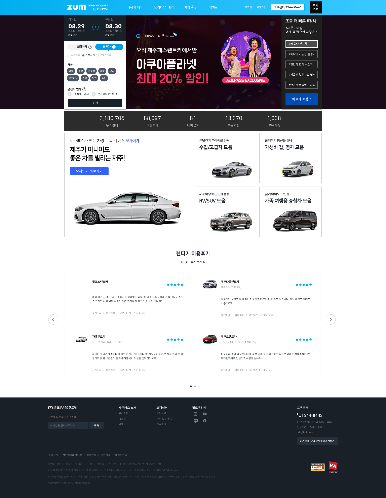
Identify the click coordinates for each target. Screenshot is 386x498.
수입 (104, 78)
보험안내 (105, 455)
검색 (95, 103)
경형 (71, 71)
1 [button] (192, 388)
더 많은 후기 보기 (191, 262)
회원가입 (261, 7)
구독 (96, 425)
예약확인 (161, 424)
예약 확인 (191, 7)
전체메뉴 (315, 7)
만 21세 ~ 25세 (81, 93)
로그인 (248, 7)
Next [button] (331, 319)
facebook (204, 420)
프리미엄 (84, 46)
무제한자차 (106, 54)
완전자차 (90, 54)
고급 (112, 71)
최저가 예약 (135, 7)
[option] (203, 62)
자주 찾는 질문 (164, 418)
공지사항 (161, 413)
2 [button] (196, 388)
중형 (102, 71)
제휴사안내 (121, 455)
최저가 (108, 46)
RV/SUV (73, 78)
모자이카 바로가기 (89, 171)
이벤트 (212, 7)
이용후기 (123, 418)
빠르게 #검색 (301, 99)
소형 (80, 71)
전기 (94, 78)
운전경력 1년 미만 (107, 93)
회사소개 (123, 413)
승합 (84, 78)
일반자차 (76, 54)
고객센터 (287, 7)
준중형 (91, 71)
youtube (204, 414)
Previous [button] (53, 319)
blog (195, 420)
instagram (195, 414)
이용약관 (91, 455)
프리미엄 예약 (164, 7)
